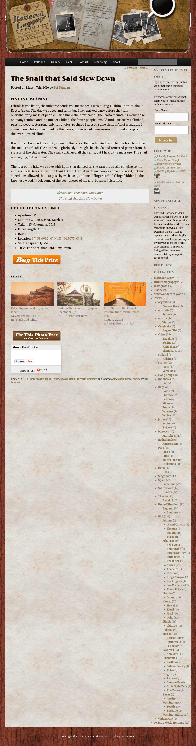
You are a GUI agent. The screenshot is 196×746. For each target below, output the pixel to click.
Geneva (167, 492)
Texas (166, 694)
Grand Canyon (176, 524)
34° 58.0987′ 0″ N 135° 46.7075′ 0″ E (57, 238)
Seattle (171, 706)
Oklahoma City (176, 666)
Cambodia (164, 326)
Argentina (164, 302)
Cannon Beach (176, 682)
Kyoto (56, 378)
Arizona (167, 520)
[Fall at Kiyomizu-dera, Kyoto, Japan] (32, 294)
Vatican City (165, 718)
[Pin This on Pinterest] (30, 362)
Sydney (167, 314)
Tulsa (170, 670)
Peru (161, 447)
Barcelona (169, 484)
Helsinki (168, 358)
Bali (165, 383)
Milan (166, 403)
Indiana (167, 630)
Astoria (171, 678)
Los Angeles (174, 581)
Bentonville (174, 549)
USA (160, 516)
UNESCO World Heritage (83, 378)
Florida (167, 593)
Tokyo (167, 427)
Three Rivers (175, 589)
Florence (168, 395)
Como (166, 391)
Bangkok (168, 500)
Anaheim (172, 569)
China (161, 334)
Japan (48, 378)
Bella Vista (173, 545)
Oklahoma (169, 658)
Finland (163, 354)
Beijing (167, 342)
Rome (166, 407)
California (169, 565)
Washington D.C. (173, 714)
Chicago (172, 625)
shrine (136, 378)
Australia (163, 310)
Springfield (174, 642)
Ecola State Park (177, 686)
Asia (113, 378)
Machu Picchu (171, 460)
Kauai (170, 609)
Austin (171, 698)
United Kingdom (168, 504)
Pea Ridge (173, 561)
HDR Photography (33, 378)
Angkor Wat (170, 330)
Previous (130, 67)
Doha (166, 472)
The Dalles (173, 690)
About (116, 62)
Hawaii (167, 601)
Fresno (171, 573)
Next (144, 67)
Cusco (166, 451)
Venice (167, 415)
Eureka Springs (176, 553)
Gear (69, 62)
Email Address (163, 123)
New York (168, 650)
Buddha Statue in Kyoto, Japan (77, 308)
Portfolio (39, 62)
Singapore (164, 476)
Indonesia (164, 379)
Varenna (168, 411)
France (162, 362)
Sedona (171, 532)
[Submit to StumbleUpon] (38, 371)
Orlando (172, 597)
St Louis (172, 646)
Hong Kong (165, 375)
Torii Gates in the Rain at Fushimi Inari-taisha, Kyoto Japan (121, 312)
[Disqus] (79, 441)
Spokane (172, 710)
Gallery (55, 62)
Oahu (170, 617)
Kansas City (174, 638)
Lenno (167, 399)
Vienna (167, 322)
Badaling (168, 338)
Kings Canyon (176, 577)
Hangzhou (169, 346)
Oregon (167, 674)
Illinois (167, 621)
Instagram (160, 286)
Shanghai (168, 350)
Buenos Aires (171, 306)
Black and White (164, 278)
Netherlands (166, 439)
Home (24, 62)
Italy (161, 387)
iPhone (158, 290)
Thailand (164, 496)
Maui (170, 613)
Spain (161, 480)
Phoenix (172, 528)
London (172, 512)
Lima (166, 456)
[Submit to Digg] (41, 371)
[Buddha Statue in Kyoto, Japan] (78, 294)
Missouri (168, 634)
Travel (64, 378)
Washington (170, 702)
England (168, 508)
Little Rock (173, 557)
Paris (166, 367)
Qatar (161, 468)
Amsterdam (170, 443)
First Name (161, 110)
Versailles (169, 371)
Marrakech (169, 435)
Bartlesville (174, 662)
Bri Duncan (62, 87)
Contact (83, 62)
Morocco (163, 431)
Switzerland (165, 488)
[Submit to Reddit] (45, 371)
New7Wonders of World (168, 294)
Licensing (100, 62)
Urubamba (169, 464)
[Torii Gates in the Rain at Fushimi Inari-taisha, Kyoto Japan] (125, 294)
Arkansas (168, 541)
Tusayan (172, 536)
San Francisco (176, 585)
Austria (162, 318)
